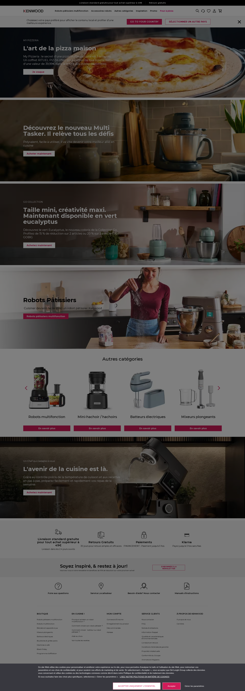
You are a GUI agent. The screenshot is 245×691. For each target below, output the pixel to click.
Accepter (172, 686)
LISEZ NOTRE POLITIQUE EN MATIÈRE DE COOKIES (144, 677)
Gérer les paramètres (194, 686)
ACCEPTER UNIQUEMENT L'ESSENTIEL (136, 686)
